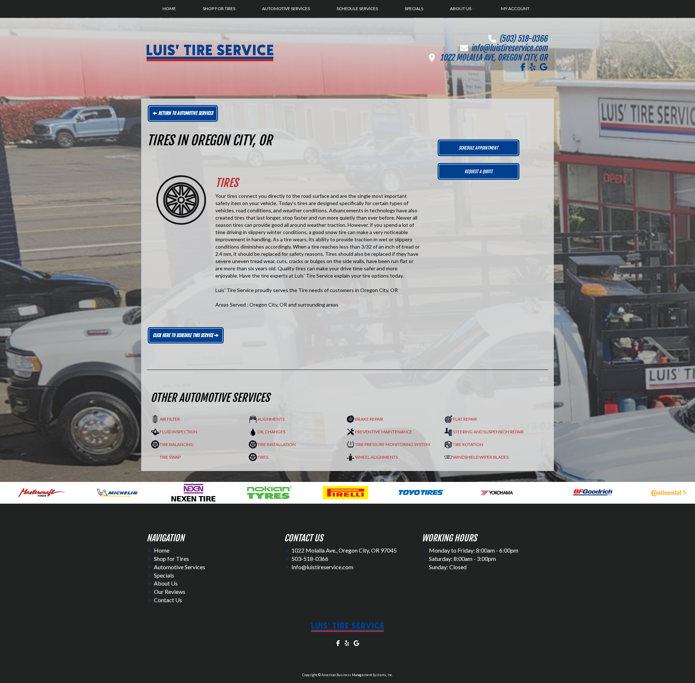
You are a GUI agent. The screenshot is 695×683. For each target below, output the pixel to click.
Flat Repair (465, 419)
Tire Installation (276, 444)
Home (161, 550)
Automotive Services (179, 566)
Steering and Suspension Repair (488, 431)
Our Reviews (169, 591)
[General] (667, 491)
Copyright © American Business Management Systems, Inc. (347, 675)
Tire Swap (170, 457)
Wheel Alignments (376, 457)
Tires (262, 457)
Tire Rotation (468, 444)
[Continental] (512, 491)
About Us (166, 583)
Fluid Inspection (178, 431)
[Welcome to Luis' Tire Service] (210, 52)
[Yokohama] (341, 491)
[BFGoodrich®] (436, 491)
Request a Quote (478, 171)
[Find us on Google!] (543, 67)
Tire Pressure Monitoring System (392, 444)
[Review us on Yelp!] (532, 67)
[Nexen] (37, 491)
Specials (164, 575)
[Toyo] (265, 491)
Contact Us (168, 599)
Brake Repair (369, 419)
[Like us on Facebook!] (523, 67)
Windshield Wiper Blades (481, 457)
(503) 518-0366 (523, 38)
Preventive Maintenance (383, 431)
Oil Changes (271, 431)
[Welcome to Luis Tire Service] (347, 627)
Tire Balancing (177, 444)
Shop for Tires (171, 558)
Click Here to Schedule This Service (183, 335)
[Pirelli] (189, 491)
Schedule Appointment (478, 148)
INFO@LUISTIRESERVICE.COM (509, 48)
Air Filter (170, 419)
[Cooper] (591, 491)
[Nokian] (113, 491)
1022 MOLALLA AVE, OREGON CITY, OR (493, 57)
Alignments (271, 419)
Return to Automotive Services (185, 113)
